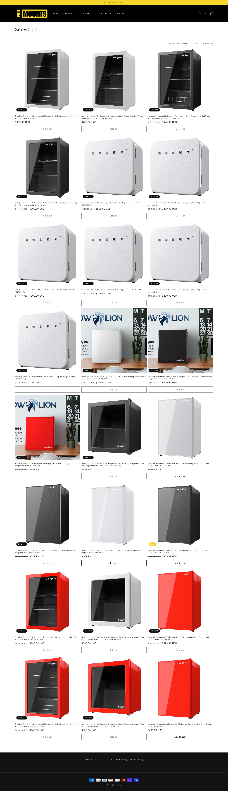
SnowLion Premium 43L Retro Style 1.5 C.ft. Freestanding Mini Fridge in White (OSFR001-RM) (45, 378)
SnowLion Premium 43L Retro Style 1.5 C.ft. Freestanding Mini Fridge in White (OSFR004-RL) (45, 291)
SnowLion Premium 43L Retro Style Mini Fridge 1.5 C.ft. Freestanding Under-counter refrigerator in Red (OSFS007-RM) (47, 465)
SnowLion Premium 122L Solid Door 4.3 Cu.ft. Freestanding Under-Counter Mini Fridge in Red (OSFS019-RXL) (178, 638)
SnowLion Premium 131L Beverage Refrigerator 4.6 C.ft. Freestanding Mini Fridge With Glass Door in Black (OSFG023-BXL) (179, 117)
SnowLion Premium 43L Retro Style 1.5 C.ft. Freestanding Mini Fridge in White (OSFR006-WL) (111, 204)
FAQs (109, 759)
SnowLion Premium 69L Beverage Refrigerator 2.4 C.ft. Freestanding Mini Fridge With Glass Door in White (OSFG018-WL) (112, 117)
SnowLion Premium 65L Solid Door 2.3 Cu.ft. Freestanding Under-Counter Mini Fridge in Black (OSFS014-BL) (178, 551)
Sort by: (171, 43)
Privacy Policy (136, 759)
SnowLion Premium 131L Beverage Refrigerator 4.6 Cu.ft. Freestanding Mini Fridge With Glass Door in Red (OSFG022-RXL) (46, 725)
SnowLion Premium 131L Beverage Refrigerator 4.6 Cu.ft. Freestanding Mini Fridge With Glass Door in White (46, 117)
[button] (68, 13)
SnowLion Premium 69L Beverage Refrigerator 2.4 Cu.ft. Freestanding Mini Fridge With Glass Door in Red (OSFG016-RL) (46, 638)
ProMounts (117, 785)
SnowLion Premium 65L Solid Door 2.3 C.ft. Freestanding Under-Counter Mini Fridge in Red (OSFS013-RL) (180, 725)
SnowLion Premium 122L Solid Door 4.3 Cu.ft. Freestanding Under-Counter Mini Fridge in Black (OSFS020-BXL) (45, 551)
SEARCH (88, 759)
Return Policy (121, 759)
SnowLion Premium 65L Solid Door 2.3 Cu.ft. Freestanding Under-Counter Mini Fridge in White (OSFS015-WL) (111, 551)
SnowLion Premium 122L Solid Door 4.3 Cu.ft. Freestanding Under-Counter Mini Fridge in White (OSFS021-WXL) (178, 465)
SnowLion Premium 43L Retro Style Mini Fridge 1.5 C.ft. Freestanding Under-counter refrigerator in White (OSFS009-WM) (113, 378)
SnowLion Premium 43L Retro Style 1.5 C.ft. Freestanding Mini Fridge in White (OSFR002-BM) (177, 291)
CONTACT (100, 759)
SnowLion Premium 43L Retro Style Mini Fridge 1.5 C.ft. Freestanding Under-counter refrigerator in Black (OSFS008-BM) (180, 378)
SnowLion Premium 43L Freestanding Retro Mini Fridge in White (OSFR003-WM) (111, 290)
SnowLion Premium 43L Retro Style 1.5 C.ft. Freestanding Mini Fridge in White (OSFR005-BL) (177, 204)
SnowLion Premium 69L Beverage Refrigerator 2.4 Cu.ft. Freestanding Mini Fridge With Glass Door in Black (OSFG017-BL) (46, 204)
